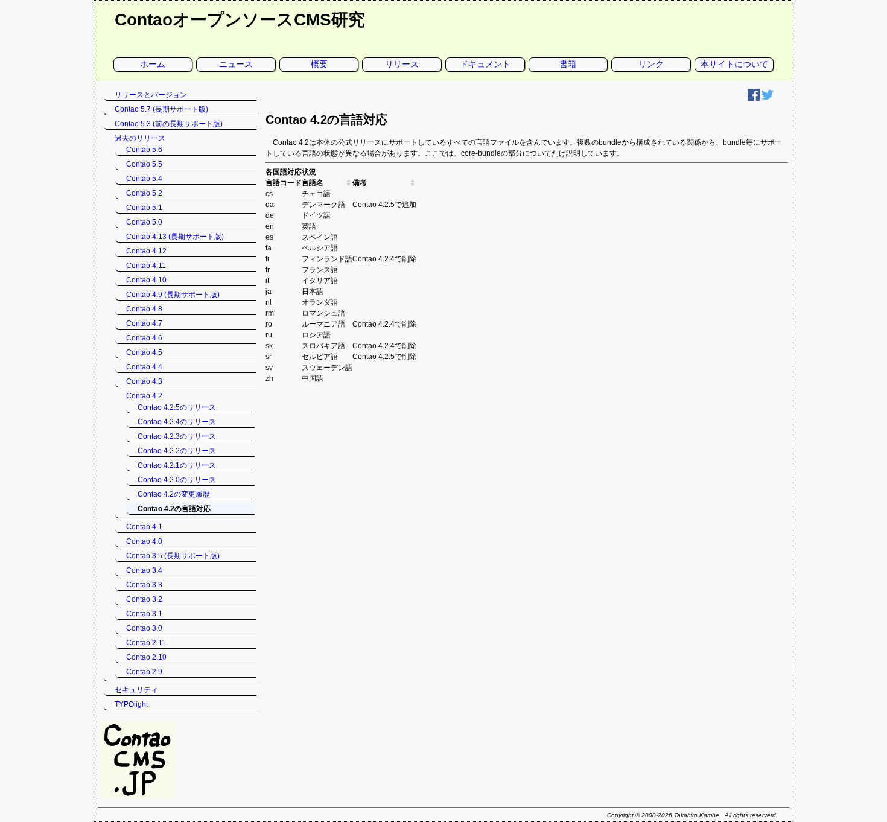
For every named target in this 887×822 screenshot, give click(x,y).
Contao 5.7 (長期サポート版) (161, 109)
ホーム (152, 64)
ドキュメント (485, 64)
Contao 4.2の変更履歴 (174, 494)
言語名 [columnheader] (312, 183)
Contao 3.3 (144, 585)
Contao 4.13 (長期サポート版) (175, 236)
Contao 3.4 (144, 570)
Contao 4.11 (146, 265)
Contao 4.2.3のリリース (177, 436)
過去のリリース (140, 138)
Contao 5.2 (144, 193)
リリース (402, 64)
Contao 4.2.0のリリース (177, 480)
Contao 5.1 (144, 207)
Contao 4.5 (144, 352)
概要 (319, 64)
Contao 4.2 (144, 396)
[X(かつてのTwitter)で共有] (767, 98)
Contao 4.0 (144, 541)
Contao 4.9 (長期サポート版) (173, 294)
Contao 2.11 (146, 643)
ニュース (236, 64)
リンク (651, 64)
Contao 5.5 (144, 164)
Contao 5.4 (144, 178)
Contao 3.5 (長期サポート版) (173, 556)
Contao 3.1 (144, 614)
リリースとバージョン (151, 95)
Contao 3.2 (144, 599)
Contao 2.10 (146, 657)
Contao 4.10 (146, 280)
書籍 (567, 64)
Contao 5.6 (144, 149)
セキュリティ (136, 690)
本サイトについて (734, 64)
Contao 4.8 (144, 309)
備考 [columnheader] (359, 183)
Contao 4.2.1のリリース (177, 465)
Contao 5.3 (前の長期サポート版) (169, 123)
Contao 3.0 (144, 628)
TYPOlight (131, 704)
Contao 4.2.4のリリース (177, 422)
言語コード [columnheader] (283, 183)
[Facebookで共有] (754, 98)
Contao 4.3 (144, 381)
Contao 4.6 (144, 338)
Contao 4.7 (144, 323)
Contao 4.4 (144, 367)
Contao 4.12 (146, 251)
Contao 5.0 (144, 222)
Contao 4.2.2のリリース (177, 451)
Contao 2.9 (144, 671)
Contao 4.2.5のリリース (177, 407)
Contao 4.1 (144, 527)
